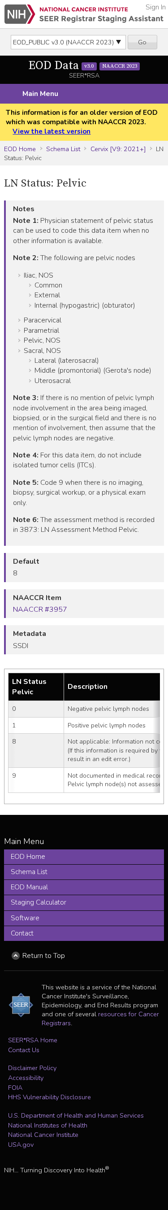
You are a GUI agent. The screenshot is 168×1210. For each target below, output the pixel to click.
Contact (22, 933)
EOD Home (20, 148)
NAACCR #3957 (40, 609)
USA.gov (21, 1144)
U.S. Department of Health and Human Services (76, 1115)
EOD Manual (29, 887)
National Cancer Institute (43, 1134)
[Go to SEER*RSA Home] (84, 14)
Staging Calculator (38, 902)
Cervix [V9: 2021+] (118, 148)
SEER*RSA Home (32, 1040)
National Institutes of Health (47, 1125)
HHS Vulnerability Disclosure (49, 1096)
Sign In (156, 7)
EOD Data (82, 65)
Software (25, 918)
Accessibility (25, 1077)
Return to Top (43, 956)
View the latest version (51, 131)
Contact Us (23, 1049)
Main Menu (40, 94)
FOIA (15, 1087)
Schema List (63, 148)
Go (142, 42)
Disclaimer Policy (32, 1067)
